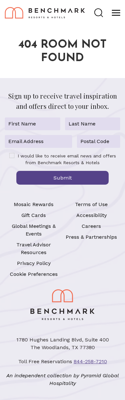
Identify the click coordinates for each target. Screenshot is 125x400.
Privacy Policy (34, 263)
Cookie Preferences (34, 274)
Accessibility (91, 215)
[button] (99, 13)
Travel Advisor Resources (33, 248)
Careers (91, 226)
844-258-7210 (90, 361)
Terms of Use (91, 204)
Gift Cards (33, 215)
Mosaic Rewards (34, 204)
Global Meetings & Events (34, 230)
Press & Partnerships (91, 237)
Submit (63, 178)
